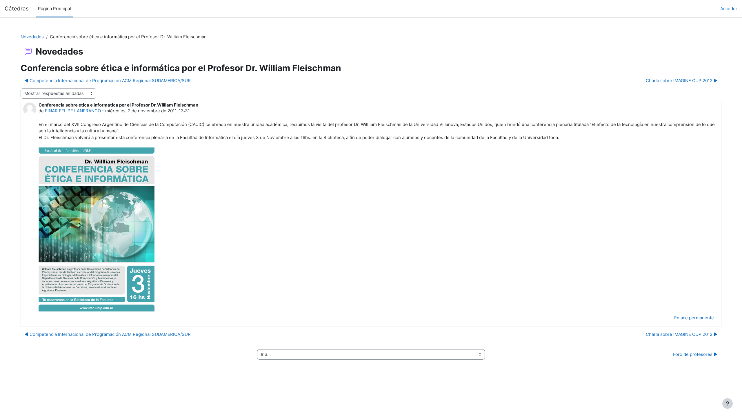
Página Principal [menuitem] (54, 8)
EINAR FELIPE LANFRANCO (73, 110)
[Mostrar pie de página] (727, 403)
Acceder (728, 8)
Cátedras (17, 8)
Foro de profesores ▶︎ (695, 354)
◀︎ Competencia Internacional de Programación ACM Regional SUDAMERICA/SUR (107, 80)
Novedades (32, 36)
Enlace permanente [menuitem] (694, 317)
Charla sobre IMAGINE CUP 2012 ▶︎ (682, 80)
